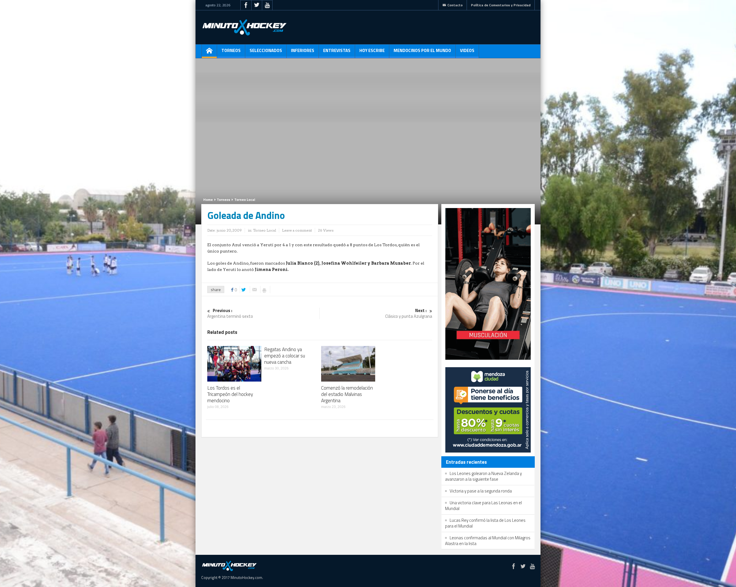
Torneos (231, 50)
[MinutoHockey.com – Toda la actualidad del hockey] (244, 27)
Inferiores (302, 50)
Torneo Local (244, 199)
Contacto (455, 5)
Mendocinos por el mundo (422, 50)
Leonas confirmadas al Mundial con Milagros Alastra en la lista (487, 540)
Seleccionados (266, 50)
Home (208, 199)
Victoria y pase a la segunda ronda (481, 491)
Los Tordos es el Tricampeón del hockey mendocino (230, 394)
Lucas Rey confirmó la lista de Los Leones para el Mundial (485, 523)
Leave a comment (297, 230)
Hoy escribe (372, 50)
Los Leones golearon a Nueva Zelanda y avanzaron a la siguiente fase (483, 476)
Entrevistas (336, 50)
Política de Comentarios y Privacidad (500, 5)
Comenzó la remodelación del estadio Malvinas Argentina (347, 394)
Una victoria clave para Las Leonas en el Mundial (483, 505)
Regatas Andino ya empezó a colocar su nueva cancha (284, 356)
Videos (467, 50)
